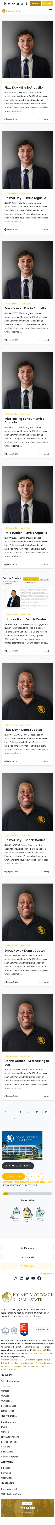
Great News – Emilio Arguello (25, 308)
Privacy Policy (7, 1363)
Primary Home (15, 1220)
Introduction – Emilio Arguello (25, 533)
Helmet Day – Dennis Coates (24, 840)
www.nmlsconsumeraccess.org (37, 1353)
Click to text (35, 1176)
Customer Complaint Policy (37, 1360)
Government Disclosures (12, 1360)
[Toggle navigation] (50, 11)
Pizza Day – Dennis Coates (23, 730)
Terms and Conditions (25, 1363)
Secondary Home (27, 1220)
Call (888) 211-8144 (13, 1176)
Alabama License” (20, 1366)
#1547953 (17, 1353)
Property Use (27, 1200)
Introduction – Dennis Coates (25, 619)
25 (37, 1112)
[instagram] (22, 3)
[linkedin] (18, 3)
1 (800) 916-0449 (38, 1350)
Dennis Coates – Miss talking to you (26, 1063)
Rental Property (40, 1219)
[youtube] (13, 3)
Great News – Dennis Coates (24, 950)
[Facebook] (5, 3)
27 (6, 1118)
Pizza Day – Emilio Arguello (23, 87)
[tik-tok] (26, 3)
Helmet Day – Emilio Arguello (25, 198)
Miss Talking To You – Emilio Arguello (24, 421)
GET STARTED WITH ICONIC (18, 1165)
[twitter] (9, 3)
